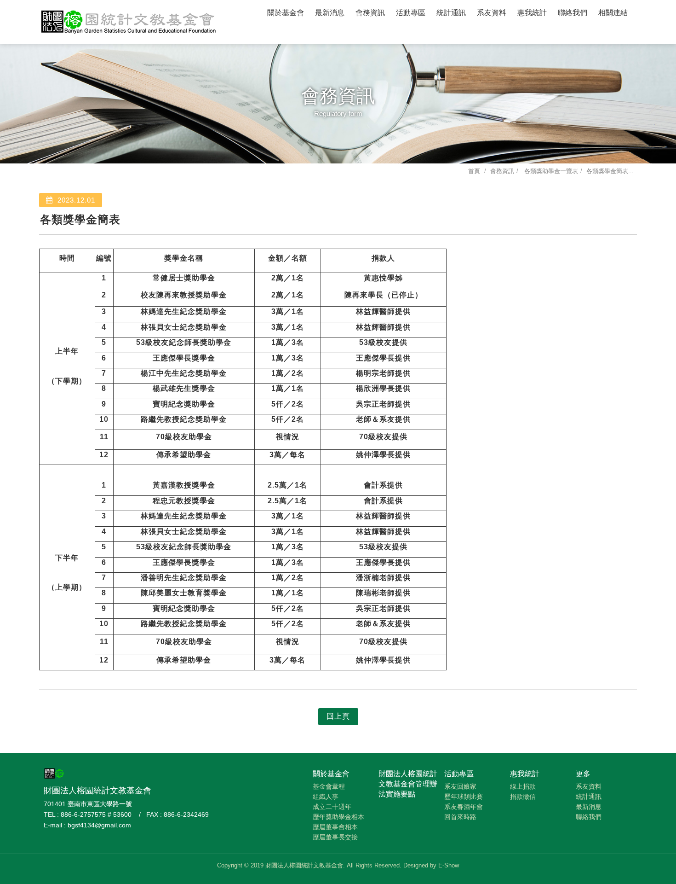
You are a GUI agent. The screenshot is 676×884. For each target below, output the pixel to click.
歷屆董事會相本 (335, 827)
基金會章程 (329, 786)
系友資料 (491, 13)
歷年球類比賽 (463, 796)
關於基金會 (285, 13)
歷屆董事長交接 (335, 837)
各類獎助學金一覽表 (550, 171)
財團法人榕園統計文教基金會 (128, 20)
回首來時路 (460, 816)
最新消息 (329, 13)
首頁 (474, 171)
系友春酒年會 (463, 806)
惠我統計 (532, 13)
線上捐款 (523, 786)
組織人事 (325, 796)
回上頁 (338, 716)
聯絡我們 (572, 13)
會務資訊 (370, 13)
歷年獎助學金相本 (338, 816)
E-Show (448, 865)
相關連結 (613, 13)
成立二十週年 (332, 806)
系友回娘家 (460, 786)
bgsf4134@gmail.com (99, 825)
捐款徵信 (523, 796)
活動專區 (410, 13)
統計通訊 (451, 13)
